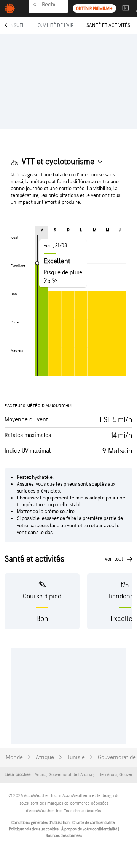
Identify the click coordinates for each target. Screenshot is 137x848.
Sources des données (64, 835)
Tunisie (76, 757)
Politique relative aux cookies (34, 829)
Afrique (45, 757)
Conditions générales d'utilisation (40, 822)
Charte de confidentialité (93, 822)
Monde (14, 757)
